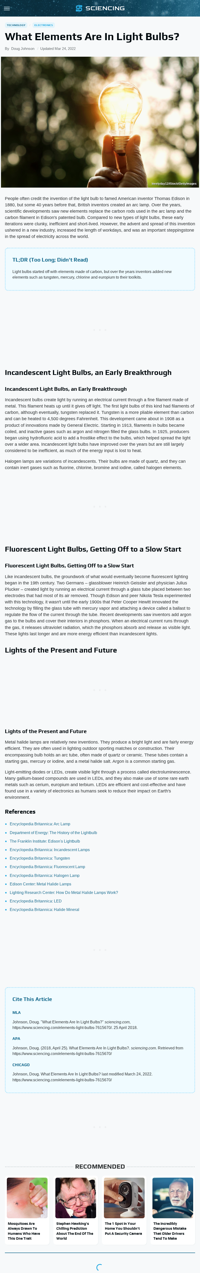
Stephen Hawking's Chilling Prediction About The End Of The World (74, 1230)
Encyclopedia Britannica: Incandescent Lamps (50, 850)
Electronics (43, 25)
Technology (16, 25)
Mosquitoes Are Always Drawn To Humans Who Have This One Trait (24, 1230)
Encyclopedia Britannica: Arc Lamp (40, 824)
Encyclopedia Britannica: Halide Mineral (44, 910)
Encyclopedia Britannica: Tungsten (40, 858)
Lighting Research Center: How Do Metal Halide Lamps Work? (64, 893)
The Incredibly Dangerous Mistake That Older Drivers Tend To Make (169, 1230)
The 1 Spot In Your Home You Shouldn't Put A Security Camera (123, 1228)
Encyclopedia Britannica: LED (36, 901)
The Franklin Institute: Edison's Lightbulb (45, 841)
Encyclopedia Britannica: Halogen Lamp (45, 875)
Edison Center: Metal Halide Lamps (40, 884)
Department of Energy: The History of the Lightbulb (53, 833)
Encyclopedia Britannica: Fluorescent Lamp (47, 867)
